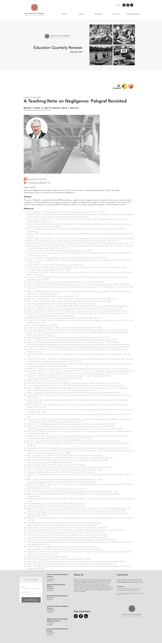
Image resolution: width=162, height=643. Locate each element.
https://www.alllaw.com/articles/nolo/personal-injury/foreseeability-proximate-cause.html (64, 549)
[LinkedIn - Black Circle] (131, 5)
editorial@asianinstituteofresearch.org (130, 582)
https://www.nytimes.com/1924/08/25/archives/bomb (49, 462)
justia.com (31, 383)
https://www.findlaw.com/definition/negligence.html (49, 482)
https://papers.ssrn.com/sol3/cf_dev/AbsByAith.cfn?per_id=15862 (54, 378)
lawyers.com (95, 426)
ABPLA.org (99, 224)
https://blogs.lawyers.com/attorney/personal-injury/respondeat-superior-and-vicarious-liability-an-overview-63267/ (75, 429)
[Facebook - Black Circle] (127, 5)
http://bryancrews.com (36, 270)
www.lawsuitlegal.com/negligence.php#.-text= (99, 400)
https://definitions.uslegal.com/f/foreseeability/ (47, 559)
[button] (115, 13)
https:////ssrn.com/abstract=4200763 (42, 325)
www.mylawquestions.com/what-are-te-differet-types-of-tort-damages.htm (64, 303)
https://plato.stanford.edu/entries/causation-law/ (113, 542)
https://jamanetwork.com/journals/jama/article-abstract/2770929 (98, 510)
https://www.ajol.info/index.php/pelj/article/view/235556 (65, 217)
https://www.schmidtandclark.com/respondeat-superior (50, 525)
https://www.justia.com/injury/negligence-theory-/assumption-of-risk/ (66, 383)
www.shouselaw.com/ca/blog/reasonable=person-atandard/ (58, 537)
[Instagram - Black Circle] (124, 5)
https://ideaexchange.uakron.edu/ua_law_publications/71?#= (53, 296)
